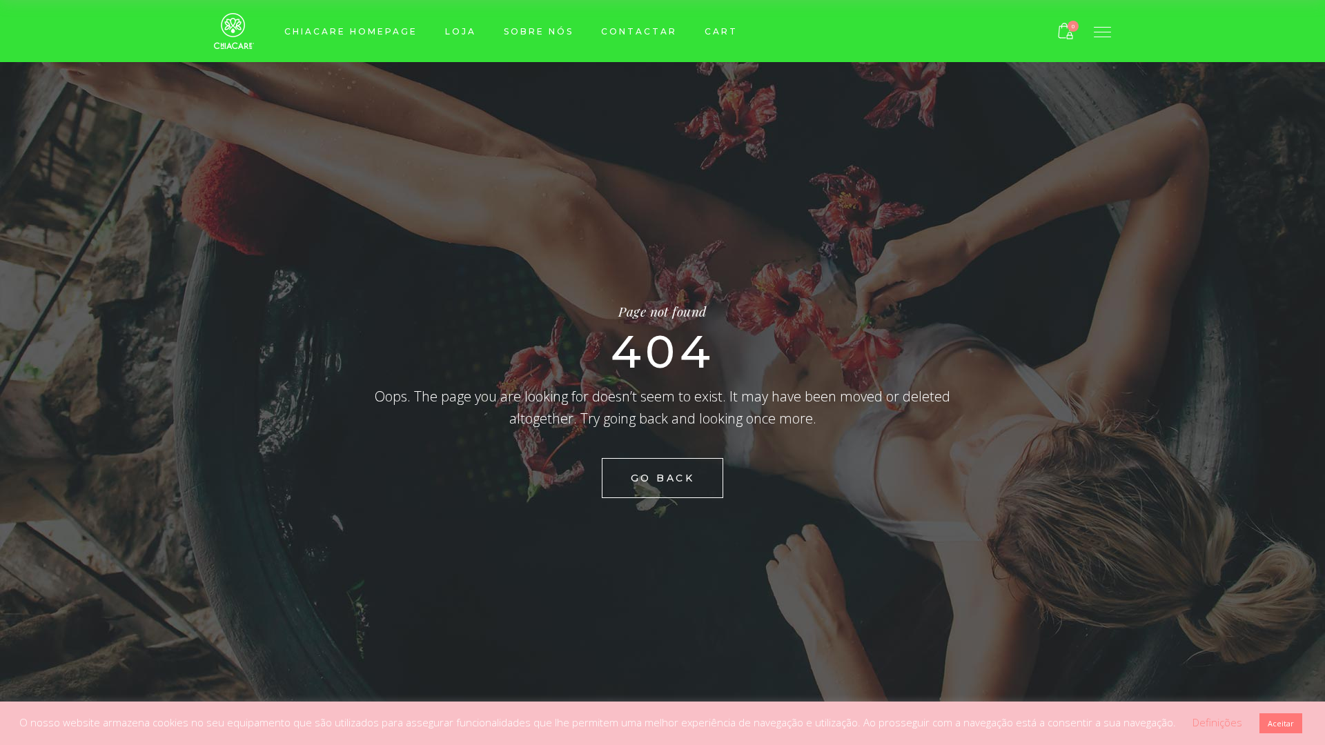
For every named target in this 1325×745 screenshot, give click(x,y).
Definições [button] (1217, 722)
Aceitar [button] (1281, 723)
